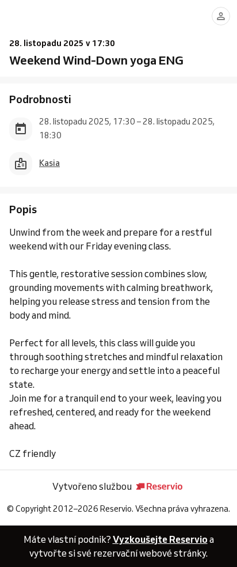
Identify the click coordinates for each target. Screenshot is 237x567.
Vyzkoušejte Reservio (160, 539)
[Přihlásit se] (221, 16)
